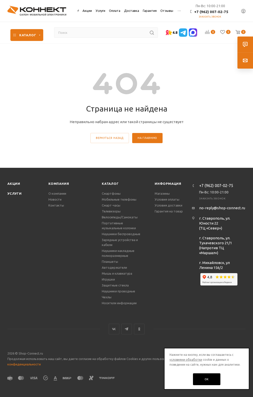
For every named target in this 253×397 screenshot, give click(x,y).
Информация (168, 183)
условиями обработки (185, 359)
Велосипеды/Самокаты (120, 217)
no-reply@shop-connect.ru (222, 208)
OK (207, 379)
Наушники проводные (118, 291)
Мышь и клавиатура (117, 273)
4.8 (174, 32)
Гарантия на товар (169, 211)
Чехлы (106, 297)
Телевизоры (111, 211)
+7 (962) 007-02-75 (211, 12)
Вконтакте (114, 329)
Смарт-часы (111, 205)
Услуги (14, 193)
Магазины (162, 193)
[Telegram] (183, 32)
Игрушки (108, 279)
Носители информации (119, 303)
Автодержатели (114, 267)
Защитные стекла (115, 285)
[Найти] (152, 32)
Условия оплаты (167, 199)
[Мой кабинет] (243, 12)
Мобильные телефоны (119, 199)
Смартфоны (111, 193)
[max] (193, 32)
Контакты (56, 205)
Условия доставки (168, 205)
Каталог (110, 183)
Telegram (126, 329)
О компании (57, 193)
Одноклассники (139, 329)
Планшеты (110, 261)
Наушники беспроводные (121, 234)
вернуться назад (110, 137)
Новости (55, 199)
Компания (58, 183)
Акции (13, 183)
